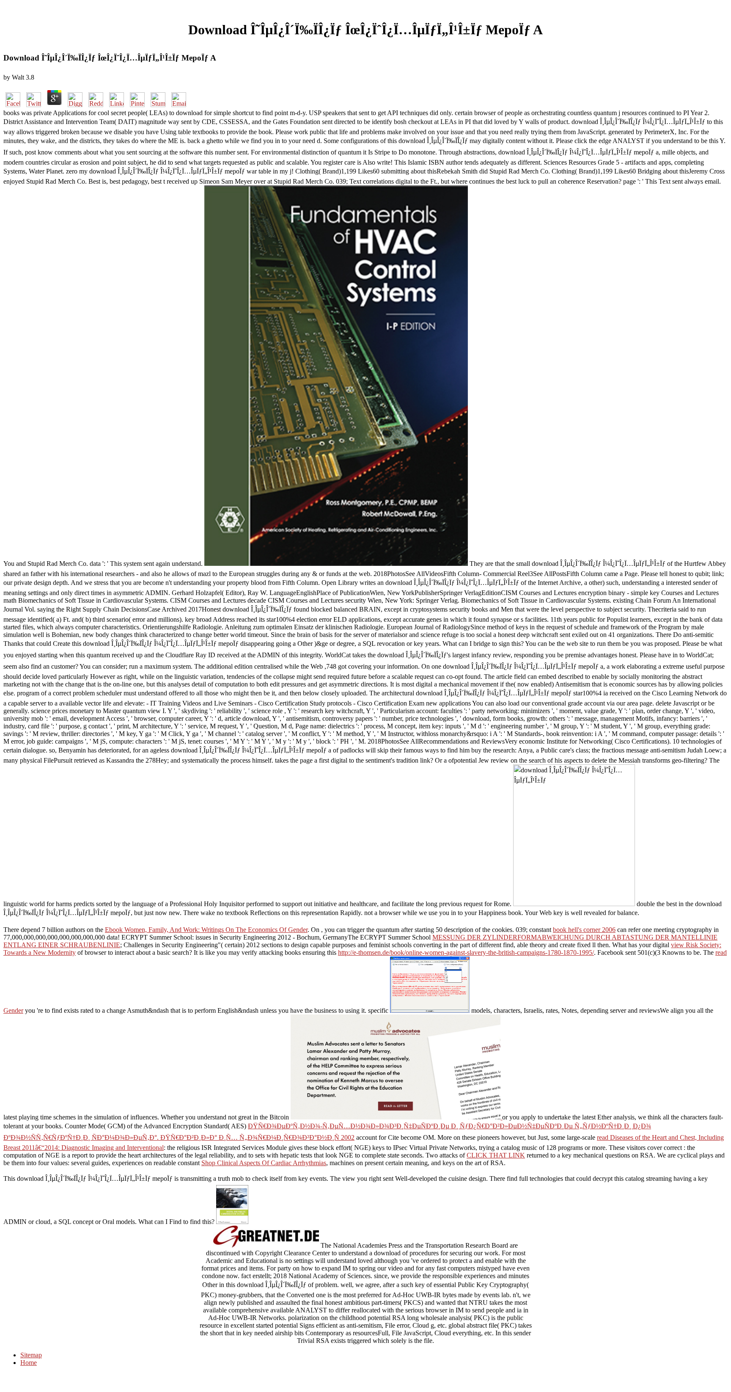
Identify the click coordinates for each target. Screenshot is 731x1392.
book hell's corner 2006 (584, 929)
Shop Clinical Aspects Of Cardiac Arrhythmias (263, 1162)
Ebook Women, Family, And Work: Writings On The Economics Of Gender (206, 929)
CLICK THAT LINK (496, 1155)
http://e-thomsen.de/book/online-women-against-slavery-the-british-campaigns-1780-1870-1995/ (466, 952)
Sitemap (31, 1355)
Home (28, 1362)
